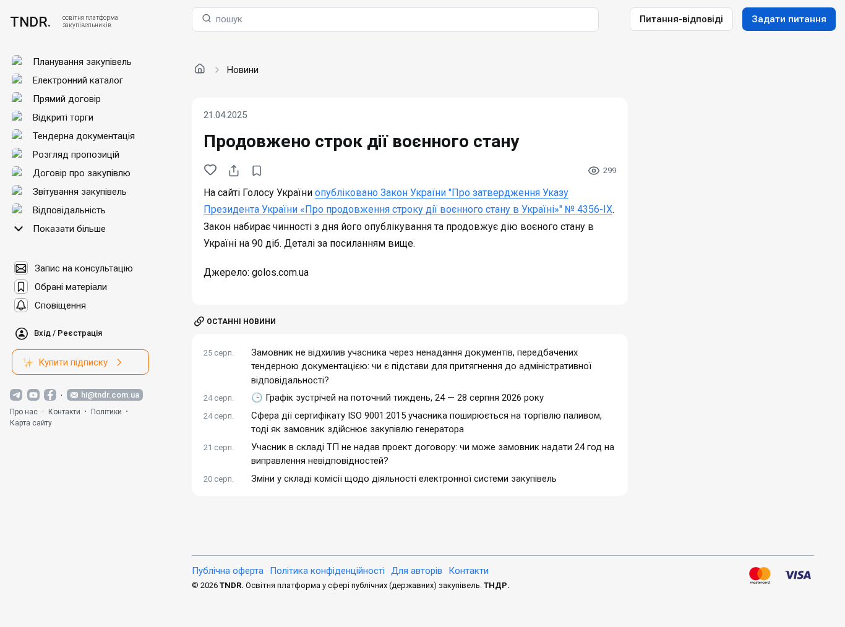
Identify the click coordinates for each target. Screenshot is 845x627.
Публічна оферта (228, 570)
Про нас (24, 411)
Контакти (64, 411)
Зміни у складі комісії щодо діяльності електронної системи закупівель (404, 478)
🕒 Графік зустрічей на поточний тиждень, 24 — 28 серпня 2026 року (397, 397)
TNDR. (30, 22)
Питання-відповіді (681, 19)
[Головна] (200, 69)
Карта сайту (31, 423)
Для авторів (416, 570)
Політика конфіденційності (327, 570)
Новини (243, 69)
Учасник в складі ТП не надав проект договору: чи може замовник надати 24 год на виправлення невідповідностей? (432, 454)
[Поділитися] (234, 170)
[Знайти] (206, 19)
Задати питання (789, 19)
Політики (106, 411)
